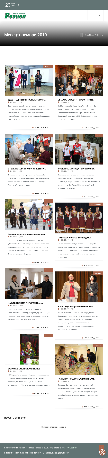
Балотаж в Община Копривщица (24, 368)
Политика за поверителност (28, 453)
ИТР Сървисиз (70, 448)
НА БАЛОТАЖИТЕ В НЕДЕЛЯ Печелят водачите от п (33, 303)
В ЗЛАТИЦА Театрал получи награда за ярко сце (81, 306)
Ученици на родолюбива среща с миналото (29, 234)
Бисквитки (9, 453)
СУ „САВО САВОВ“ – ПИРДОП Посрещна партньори (83, 100)
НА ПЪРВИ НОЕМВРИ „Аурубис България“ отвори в (82, 379)
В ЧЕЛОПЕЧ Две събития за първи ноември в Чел (32, 168)
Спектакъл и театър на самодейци (74, 237)
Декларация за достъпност (56, 453)
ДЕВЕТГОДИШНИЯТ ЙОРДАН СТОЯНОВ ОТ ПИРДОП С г (35, 100)
